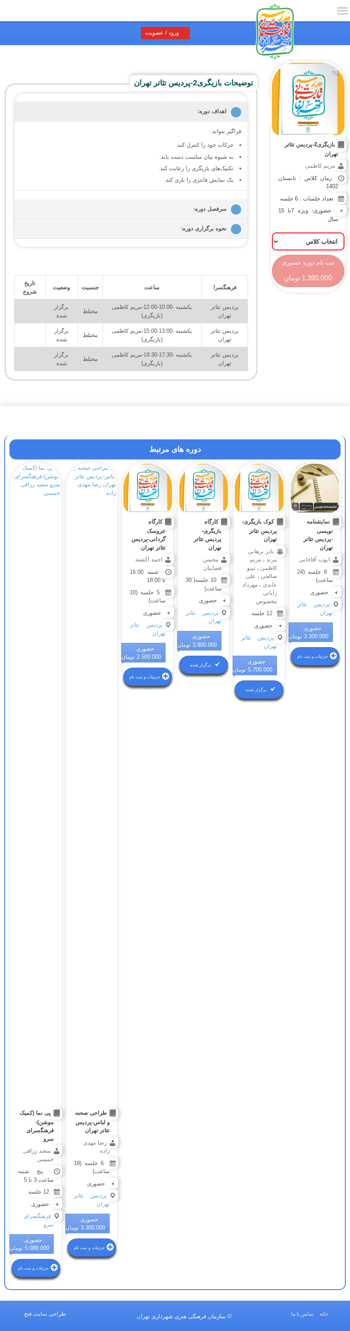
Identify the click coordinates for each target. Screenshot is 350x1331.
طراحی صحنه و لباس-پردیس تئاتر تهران (92, 1122)
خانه (324, 1314)
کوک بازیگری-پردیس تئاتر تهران (259, 530)
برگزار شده (256, 689)
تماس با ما (302, 1314)
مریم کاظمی (320, 166)
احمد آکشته (149, 559)
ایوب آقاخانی (314, 559)
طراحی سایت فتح (45, 1314)
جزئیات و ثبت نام (312, 656)
